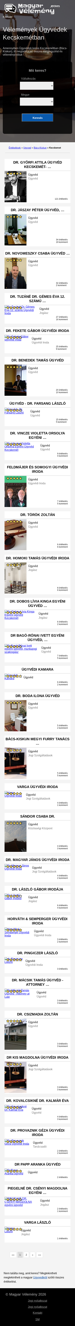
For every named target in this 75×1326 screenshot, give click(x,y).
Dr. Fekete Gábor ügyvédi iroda (37, 331)
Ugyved (27, 147)
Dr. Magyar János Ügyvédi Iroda (37, 860)
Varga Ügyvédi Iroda (37, 787)
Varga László (37, 1222)
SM (37, 1319)
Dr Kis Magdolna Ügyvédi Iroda (37, 1057)
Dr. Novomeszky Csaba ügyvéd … (37, 253)
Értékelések (15, 147)
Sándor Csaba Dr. (37, 816)
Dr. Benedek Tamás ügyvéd (38, 360)
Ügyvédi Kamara (37, 669)
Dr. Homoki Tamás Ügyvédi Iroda (37, 558)
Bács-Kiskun (40, 147)
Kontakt (7, 16)
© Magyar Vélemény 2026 (26, 1294)
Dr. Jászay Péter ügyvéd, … (37, 210)
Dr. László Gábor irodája (37, 889)
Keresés (38, 117)
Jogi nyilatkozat (37, 1300)
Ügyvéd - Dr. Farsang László (37, 403)
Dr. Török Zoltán (37, 515)
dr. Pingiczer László (37, 953)
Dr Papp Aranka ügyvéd (38, 1164)
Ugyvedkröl (40, 1277)
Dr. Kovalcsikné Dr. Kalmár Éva (37, 1101)
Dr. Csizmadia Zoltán (37, 1014)
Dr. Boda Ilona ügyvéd (38, 696)
